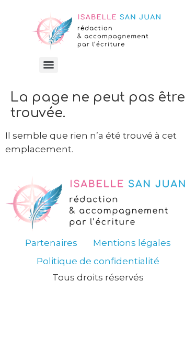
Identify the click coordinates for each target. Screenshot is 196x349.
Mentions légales (132, 243)
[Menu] (48, 65)
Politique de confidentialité (98, 261)
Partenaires (51, 243)
